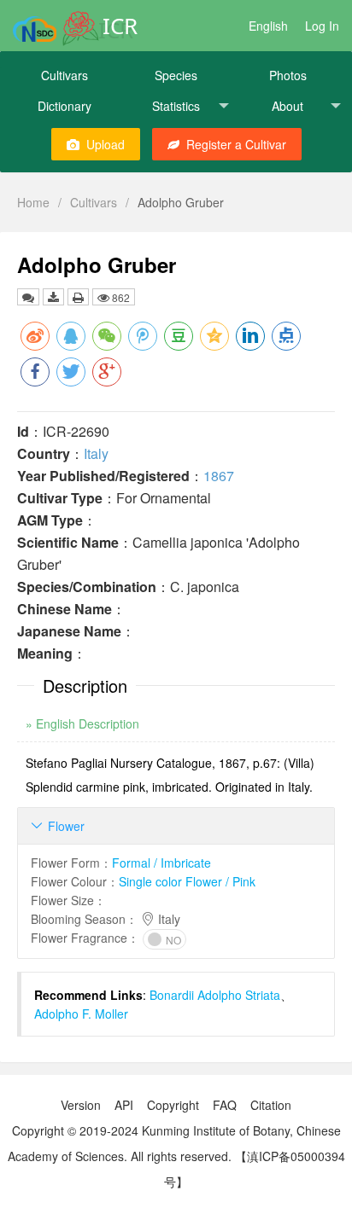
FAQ (225, 1104)
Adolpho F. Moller (81, 1013)
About (287, 105)
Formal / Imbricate (161, 862)
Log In (322, 25)
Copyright (173, 1104)
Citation (270, 1104)
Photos (288, 75)
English (268, 25)
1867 (218, 475)
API (123, 1104)
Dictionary (64, 105)
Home (33, 202)
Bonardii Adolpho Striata (215, 994)
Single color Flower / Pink (187, 881)
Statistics (176, 105)
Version (81, 1104)
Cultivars (64, 75)
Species (176, 75)
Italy (96, 453)
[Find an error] (28, 296)
